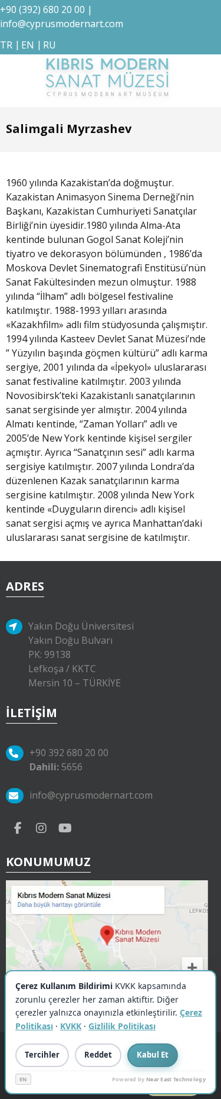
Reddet (98, 1054)
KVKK (70, 1026)
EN (23, 1079)
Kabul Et (153, 1054)
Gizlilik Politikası (122, 1026)
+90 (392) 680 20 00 (42, 9)
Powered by (159, 1079)
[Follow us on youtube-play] (65, 827)
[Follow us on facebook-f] (17, 827)
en (27, 44)
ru (49, 44)
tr (6, 44)
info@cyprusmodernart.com (61, 23)
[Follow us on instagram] (41, 827)
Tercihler (42, 1054)
